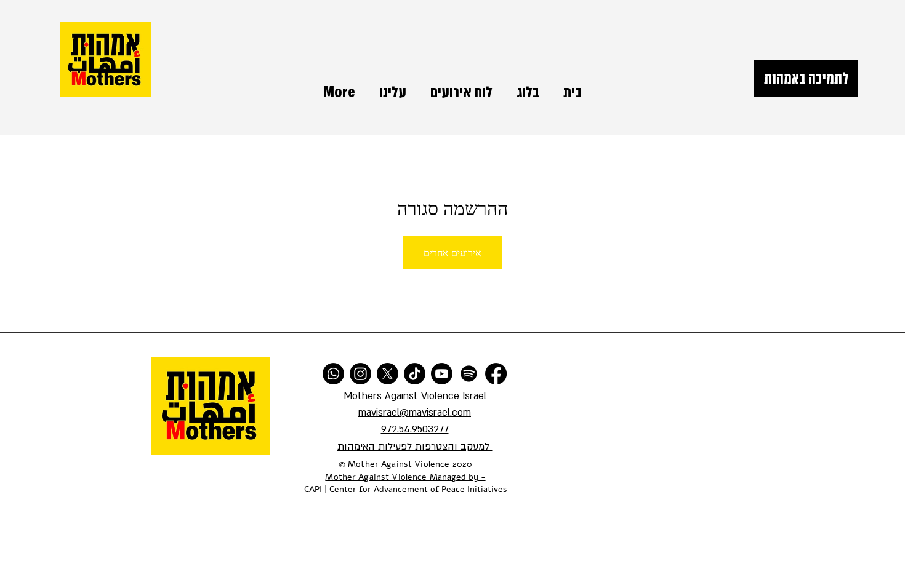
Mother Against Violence (376, 477)
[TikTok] (414, 373)
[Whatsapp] (333, 373)
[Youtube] (441, 373)
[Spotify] (469, 373)
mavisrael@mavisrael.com (414, 412)
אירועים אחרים (452, 252)
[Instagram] (360, 373)
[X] (387, 373)
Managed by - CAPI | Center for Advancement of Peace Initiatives (405, 483)
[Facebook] (496, 373)
